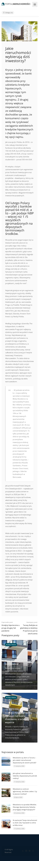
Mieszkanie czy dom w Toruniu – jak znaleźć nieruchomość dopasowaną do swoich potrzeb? (24, 760)
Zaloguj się (9, 13)
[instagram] (33, 851)
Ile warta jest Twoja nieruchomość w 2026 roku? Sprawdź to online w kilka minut (25, 822)
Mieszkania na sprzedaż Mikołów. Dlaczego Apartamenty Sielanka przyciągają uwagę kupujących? (25, 807)
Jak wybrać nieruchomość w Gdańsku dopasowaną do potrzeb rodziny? (25, 775)
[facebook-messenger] (29, 851)
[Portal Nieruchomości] (16, 4)
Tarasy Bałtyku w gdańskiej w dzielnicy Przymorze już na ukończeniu (28, 628)
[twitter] (22, 851)
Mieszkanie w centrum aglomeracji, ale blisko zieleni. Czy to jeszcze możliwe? (25, 791)
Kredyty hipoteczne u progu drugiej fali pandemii (10, 626)
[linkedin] (26, 851)
